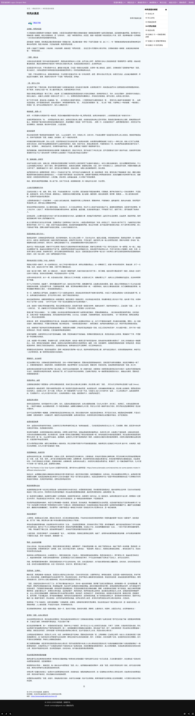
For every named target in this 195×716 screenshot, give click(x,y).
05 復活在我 (150, 30)
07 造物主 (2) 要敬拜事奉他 (156, 41)
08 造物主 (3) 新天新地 (154, 45)
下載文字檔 (36, 23)
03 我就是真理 (151, 22)
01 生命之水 (150, 14)
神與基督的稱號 (48, 8)
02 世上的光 (150, 18)
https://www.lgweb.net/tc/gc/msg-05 (44, 696)
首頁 (28, 8)
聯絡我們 (70, 705)
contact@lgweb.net (58, 705)
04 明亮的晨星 (151, 26)
